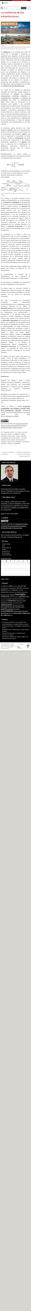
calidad (10, 586)
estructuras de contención (15, 592)
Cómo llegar (3, 644)
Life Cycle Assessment (18, 598)
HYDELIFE (5, 597)
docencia (10, 590)
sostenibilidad (4, 438)
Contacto (12, 644)
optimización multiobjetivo (14, 441)
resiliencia (3, 443)
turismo (11, 613)
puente (4, 609)
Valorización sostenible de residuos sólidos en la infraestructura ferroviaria (15, 637)
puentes (10, 609)
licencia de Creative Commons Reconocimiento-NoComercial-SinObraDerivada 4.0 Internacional (14, 425)
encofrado (20, 590)
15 (6, 569)
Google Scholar (6, 544)
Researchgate (6, 553)
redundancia (25, 441)
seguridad (23, 436)
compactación (12, 588)
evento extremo (11, 440)
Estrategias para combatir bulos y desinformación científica (15, 630)
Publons (4, 549)
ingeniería (17, 596)
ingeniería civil (24, 597)
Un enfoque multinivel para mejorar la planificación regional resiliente (23, 454)
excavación (24, 592)
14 (2, 569)
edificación (15, 590)
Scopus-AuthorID (6, 555)
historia (12, 594)
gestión (10, 434)
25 (19, 572)
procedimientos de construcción (12, 607)
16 (11, 569)
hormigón (20, 594)
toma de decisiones (14, 438)
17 (15, 569)
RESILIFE (16, 609)
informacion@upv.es (5, 648)
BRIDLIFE (5, 586)
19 (23, 569)
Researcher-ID (6, 551)
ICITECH (11, 596)
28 (2, 574)
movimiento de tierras (18, 603)
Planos (8, 644)
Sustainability (17, 611)
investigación (16, 434)
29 (6, 574)
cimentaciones (4, 588)
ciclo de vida (22, 586)
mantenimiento (4, 600)
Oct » (7, 579)
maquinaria (11, 601)
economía (24, 432)
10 (15, 566)
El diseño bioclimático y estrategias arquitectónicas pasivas (16, 626)
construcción (25, 588)
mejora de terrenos (6, 603)
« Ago (2, 579)
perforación (21, 605)
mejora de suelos (21, 600)
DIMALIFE (4, 590)
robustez (9, 443)
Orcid (3, 545)
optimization (15, 605)
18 (19, 569)
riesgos (18, 436)
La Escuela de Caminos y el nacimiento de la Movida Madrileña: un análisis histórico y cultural (15, 623)
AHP (2, 586)
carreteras (15, 586)
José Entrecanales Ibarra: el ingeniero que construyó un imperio (13, 634)
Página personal (6, 547)
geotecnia (3, 594)
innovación (3, 598)
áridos (11, 615)
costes (19, 432)
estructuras (4, 434)
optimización (11, 436)
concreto (19, 588)
